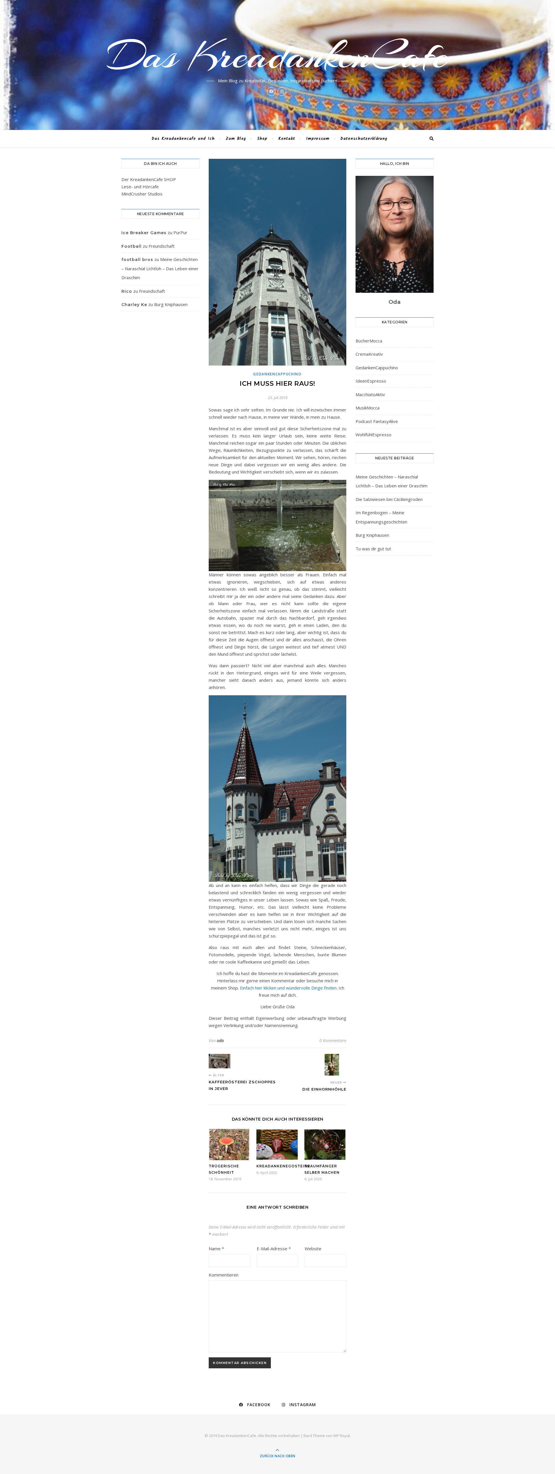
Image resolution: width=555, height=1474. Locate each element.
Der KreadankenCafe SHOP (148, 179)
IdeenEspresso (371, 381)
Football (131, 246)
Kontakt (286, 138)
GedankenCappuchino (277, 374)
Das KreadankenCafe (277, 55)
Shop (262, 138)
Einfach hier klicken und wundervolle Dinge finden (288, 988)
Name (216, 1248)
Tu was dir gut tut (373, 548)
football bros (137, 259)
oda (220, 1040)
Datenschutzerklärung (364, 138)
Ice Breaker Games (143, 232)
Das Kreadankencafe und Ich (183, 138)
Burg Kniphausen (171, 304)
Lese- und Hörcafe (140, 186)
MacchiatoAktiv (370, 394)
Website (313, 1248)
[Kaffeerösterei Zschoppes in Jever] (219, 1061)
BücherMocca (369, 341)
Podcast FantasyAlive (377, 421)
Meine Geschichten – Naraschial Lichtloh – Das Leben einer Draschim (160, 268)
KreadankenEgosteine (283, 1166)
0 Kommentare (332, 1040)
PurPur (180, 232)
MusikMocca (368, 408)
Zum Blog (236, 138)
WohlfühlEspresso (373, 434)
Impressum (318, 138)
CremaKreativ (369, 354)
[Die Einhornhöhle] (335, 1065)
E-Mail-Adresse (274, 1248)
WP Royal (341, 1435)
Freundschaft (162, 246)
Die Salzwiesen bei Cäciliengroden (389, 499)
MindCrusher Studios (141, 194)
